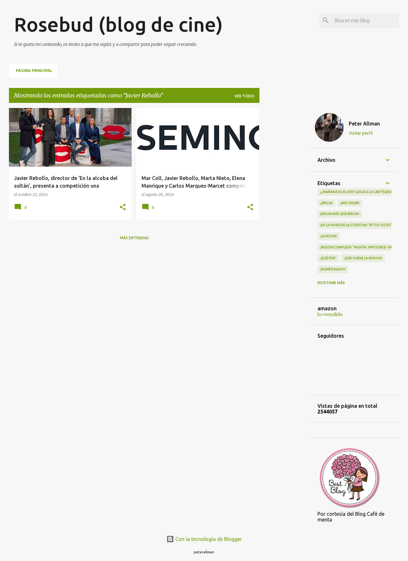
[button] (123, 207)
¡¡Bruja (326, 203)
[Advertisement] (284, 203)
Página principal (34, 70)
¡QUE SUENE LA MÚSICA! (363, 258)
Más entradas (134, 238)
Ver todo (244, 96)
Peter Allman (364, 123)
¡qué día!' (328, 258)
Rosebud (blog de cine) (118, 24)
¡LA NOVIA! (328, 236)
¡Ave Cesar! (350, 203)
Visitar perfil (361, 133)
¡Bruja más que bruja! (339, 214)
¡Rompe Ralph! (333, 269)
